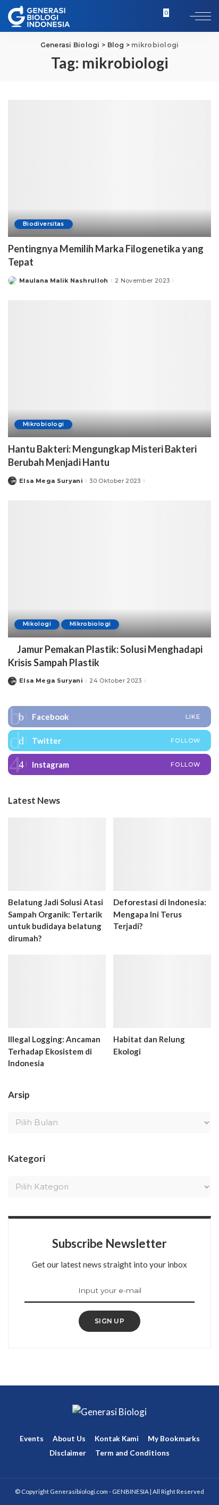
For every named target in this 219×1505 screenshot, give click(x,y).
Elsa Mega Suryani (51, 481)
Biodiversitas (43, 223)
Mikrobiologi (43, 424)
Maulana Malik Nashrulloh (63, 281)
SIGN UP (109, 1321)
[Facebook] (109, 716)
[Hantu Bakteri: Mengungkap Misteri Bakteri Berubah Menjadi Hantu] (109, 368)
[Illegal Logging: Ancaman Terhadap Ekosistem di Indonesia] (57, 991)
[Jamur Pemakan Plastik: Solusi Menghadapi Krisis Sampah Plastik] (109, 568)
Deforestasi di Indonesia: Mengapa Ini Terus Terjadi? (159, 914)
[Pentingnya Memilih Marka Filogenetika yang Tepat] (109, 168)
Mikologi (37, 623)
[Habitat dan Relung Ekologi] (162, 991)
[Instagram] (109, 764)
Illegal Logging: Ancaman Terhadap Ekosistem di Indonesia (54, 1051)
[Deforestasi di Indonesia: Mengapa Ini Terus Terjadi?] (162, 854)
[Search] (177, 16)
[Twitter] (109, 740)
